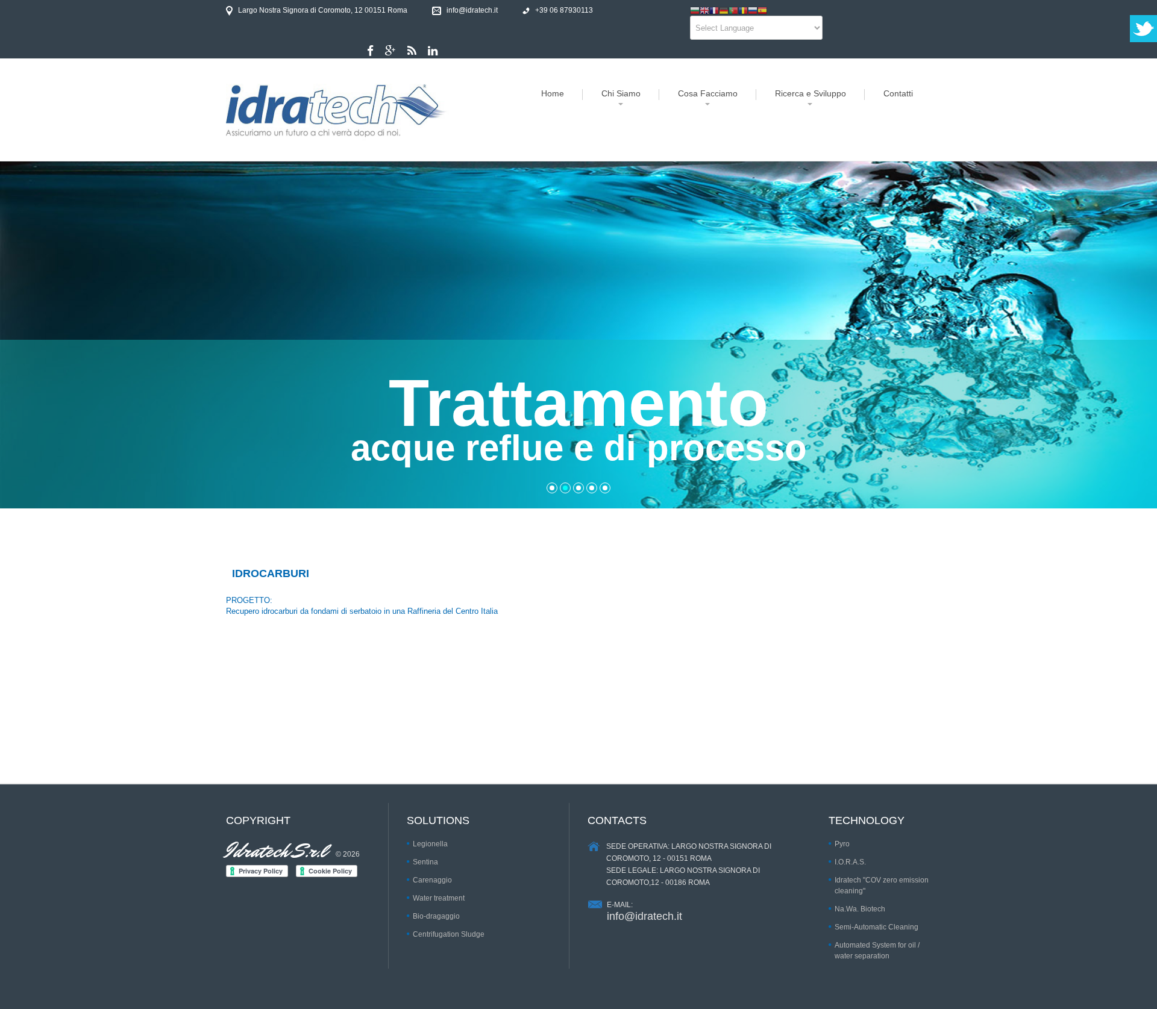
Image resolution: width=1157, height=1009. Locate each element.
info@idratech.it (644, 916)
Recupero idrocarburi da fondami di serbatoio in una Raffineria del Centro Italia (362, 611)
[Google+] (390, 51)
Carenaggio (432, 880)
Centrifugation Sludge (448, 934)
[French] (714, 10)
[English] (704, 10)
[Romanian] (743, 10)
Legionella (430, 844)
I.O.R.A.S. (850, 862)
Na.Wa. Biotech (860, 909)
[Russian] (752, 10)
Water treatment (439, 898)
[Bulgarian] (695, 10)
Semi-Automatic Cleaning (876, 927)
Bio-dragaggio (436, 916)
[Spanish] (762, 10)
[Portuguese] (733, 10)
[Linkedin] (432, 51)
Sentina (425, 862)
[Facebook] (370, 51)
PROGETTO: (249, 600)
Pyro (842, 844)
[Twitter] (411, 51)
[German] (724, 10)
